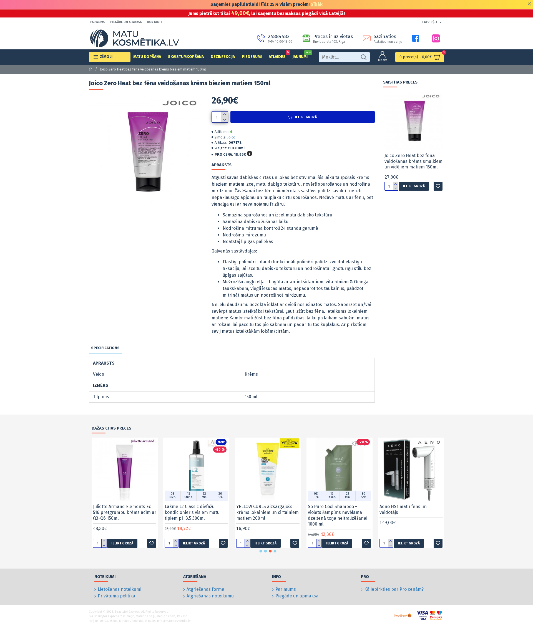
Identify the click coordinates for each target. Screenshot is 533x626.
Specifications (105, 348)
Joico (231, 137)
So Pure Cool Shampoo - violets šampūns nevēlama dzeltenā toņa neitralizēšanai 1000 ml (337, 515)
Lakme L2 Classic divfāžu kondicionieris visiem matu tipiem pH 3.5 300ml (192, 512)
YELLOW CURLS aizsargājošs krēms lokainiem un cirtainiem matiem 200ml (267, 512)
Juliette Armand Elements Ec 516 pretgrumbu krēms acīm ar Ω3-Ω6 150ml (124, 512)
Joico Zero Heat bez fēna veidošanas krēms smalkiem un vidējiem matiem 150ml (413, 161)
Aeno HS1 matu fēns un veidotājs (403, 509)
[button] (261, 551)
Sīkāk (317, 4)
